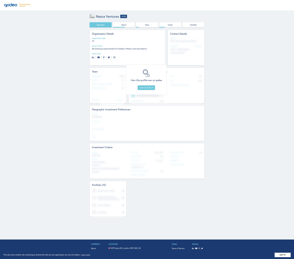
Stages (94, 152)
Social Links (96, 54)
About (123, 25)
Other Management (99, 88)
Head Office (174, 46)
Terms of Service (178, 248)
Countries (95, 122)
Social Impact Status (139, 164)
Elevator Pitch (97, 46)
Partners (95, 80)
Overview (101, 25)
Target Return (175, 160)
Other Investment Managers (102, 84)
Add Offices (198, 46)
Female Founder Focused (140, 171)
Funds (170, 25)
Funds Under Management (180, 85)
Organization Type (99, 38)
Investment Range (137, 175)
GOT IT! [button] (283, 255)
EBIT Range (174, 156)
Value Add (95, 100)
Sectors (95, 159)
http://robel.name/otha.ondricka (183, 41)
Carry (173, 76)
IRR (172, 81)
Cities (94, 137)
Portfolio (193, 25)
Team (147, 25)
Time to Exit (135, 160)
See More (120, 100)
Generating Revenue (177, 152)
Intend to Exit (136, 156)
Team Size (134, 152)
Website (173, 38)
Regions (95, 114)
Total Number (97, 76)
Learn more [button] (85, 255)
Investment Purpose (177, 164)
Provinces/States (98, 129)
